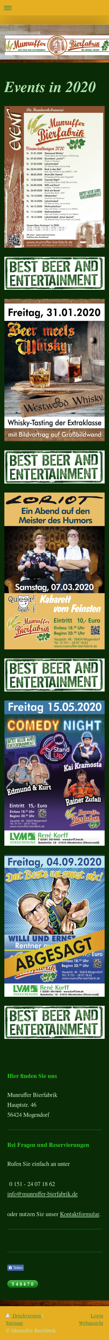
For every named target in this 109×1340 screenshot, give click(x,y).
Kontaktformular (79, 1214)
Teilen (17, 1268)
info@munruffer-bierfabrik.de (42, 1194)
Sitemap (14, 1322)
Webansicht (91, 1322)
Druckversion (26, 1315)
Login (97, 1315)
